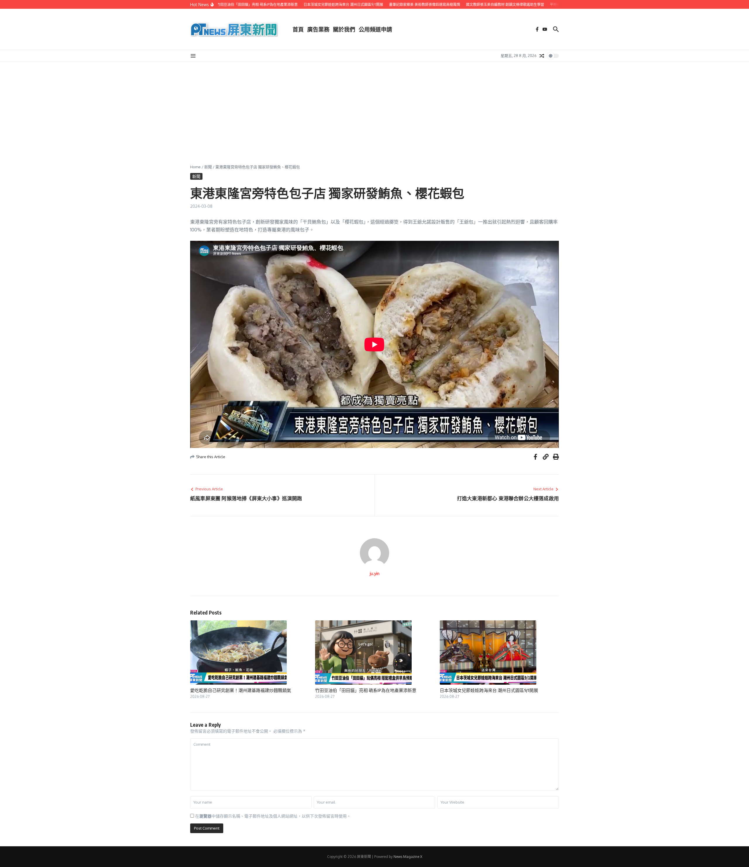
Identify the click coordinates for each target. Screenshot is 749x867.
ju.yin (374, 573)
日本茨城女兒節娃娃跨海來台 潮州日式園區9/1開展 (489, 690)
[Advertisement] (374, 106)
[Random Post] (542, 55)
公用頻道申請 (375, 29)
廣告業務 (318, 29)
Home (195, 167)
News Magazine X (408, 856)
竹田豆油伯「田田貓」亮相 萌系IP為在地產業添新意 (365, 690)
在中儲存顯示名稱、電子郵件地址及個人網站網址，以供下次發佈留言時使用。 (273, 816)
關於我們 (344, 29)
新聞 (208, 167)
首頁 (298, 29)
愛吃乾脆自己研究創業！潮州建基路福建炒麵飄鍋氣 (240, 690)
